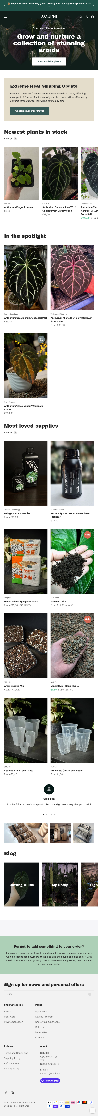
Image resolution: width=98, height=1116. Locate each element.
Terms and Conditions (16, 1053)
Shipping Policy (12, 1058)
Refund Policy (11, 1063)
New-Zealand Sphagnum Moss (21, 601)
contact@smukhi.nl (50, 1073)
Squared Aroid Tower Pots (18, 770)
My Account (41, 1011)
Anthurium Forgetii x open (18, 207)
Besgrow (7, 598)
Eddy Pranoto (9, 402)
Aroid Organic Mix (14, 686)
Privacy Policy (11, 1068)
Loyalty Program (44, 1016)
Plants (7, 1011)
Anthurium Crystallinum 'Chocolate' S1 (25, 318)
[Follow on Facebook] (6, 1093)
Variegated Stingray (59, 314)
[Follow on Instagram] (12, 1093)
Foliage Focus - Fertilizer (17, 513)
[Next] (93, 5)
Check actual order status (29, 110)
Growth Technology (12, 509)
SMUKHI (7, 204)
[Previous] (4, 5)
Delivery (39, 1027)
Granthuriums (86, 204)
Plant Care (9, 1016)
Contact (39, 1037)
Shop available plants (49, 61)
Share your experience (47, 1022)
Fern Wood (55, 598)
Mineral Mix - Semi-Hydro (65, 686)
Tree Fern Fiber (59, 601)
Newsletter (41, 1032)
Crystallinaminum (11, 314)
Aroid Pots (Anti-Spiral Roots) (67, 770)
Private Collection (13, 1022)
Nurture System (57, 509)
